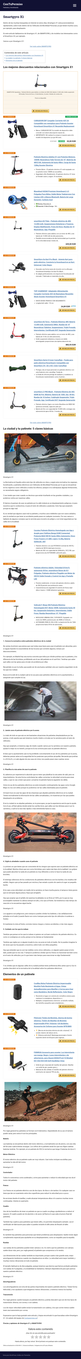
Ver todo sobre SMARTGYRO (40, 46)
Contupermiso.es (30, 1318)
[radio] (32, 1337)
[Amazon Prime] (73, 306)
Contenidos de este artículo (16, 53)
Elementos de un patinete (14, 60)
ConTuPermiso (13, 4)
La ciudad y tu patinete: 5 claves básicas (19, 58)
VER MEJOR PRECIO (41, 111)
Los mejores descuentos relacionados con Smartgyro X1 (24, 55)
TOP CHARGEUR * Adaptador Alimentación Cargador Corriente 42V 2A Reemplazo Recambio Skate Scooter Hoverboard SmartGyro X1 (53, 294)
